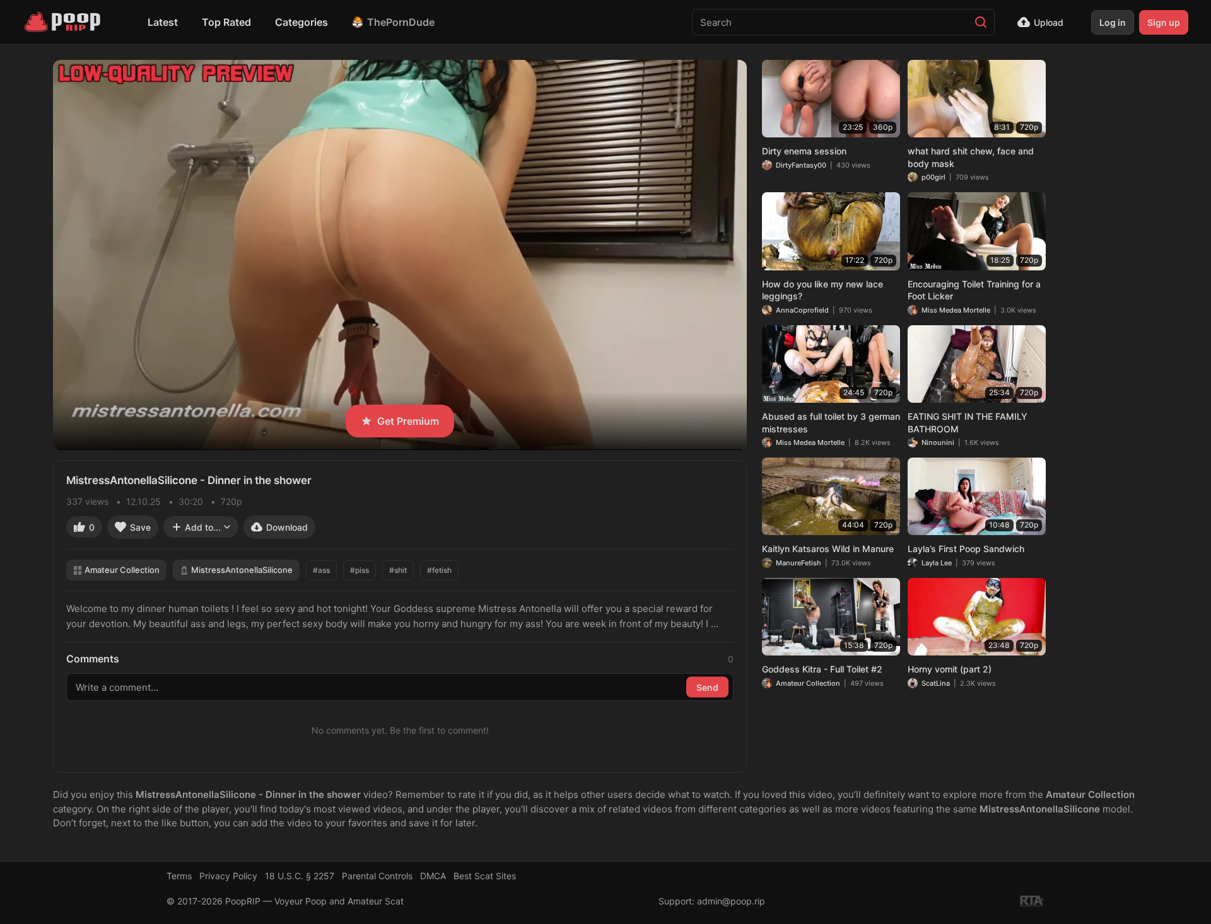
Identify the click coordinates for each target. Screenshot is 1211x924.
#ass (321, 570)
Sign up (1163, 22)
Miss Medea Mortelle (955, 310)
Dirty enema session (804, 151)
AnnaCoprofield (802, 310)
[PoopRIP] (64, 22)
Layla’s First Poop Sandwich (966, 548)
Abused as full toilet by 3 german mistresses (831, 422)
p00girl (933, 177)
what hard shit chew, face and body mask (971, 157)
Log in (1112, 22)
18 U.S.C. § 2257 (299, 875)
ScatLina (935, 683)
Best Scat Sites (484, 875)
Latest (163, 22)
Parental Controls (377, 875)
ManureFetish (798, 562)
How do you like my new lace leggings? (822, 290)
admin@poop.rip (731, 901)
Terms (179, 875)
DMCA (433, 875)
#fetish (439, 570)
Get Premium (408, 421)
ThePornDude (401, 22)
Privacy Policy (228, 875)
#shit (398, 570)
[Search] (980, 22)
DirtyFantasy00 (801, 165)
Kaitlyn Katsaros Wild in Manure (828, 548)
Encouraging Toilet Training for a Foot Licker (974, 290)
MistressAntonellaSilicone (242, 570)
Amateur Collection (122, 570)
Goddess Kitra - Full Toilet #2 (822, 669)
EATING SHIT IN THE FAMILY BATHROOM (967, 422)
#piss (359, 570)
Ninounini (937, 442)
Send (707, 687)
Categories (301, 22)
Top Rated (226, 22)
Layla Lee (936, 562)
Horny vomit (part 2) (950, 669)
